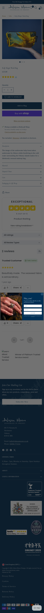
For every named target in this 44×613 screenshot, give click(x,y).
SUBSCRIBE (33, 313)
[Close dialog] (42, 294)
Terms (33, 316)
